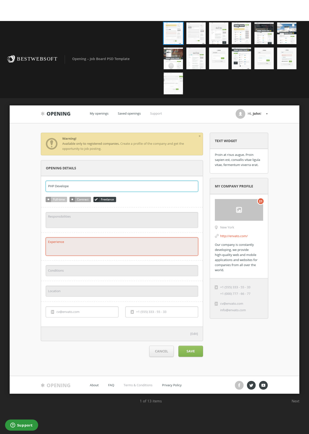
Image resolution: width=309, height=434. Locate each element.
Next (295, 401)
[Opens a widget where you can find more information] (21, 426)
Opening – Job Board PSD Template (101, 58)
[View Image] (173, 33)
